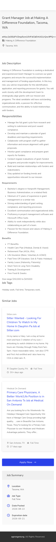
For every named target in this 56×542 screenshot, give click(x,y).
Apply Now (26, 462)
